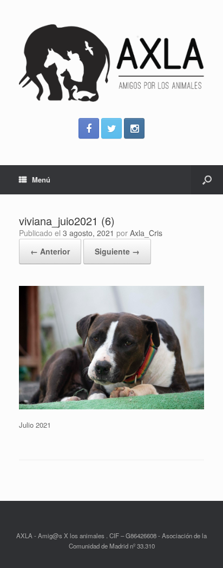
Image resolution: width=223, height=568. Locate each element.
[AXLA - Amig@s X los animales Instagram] (134, 128)
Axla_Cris (146, 232)
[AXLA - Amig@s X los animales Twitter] (111, 128)
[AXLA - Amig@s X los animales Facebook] (88, 128)
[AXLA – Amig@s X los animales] (111, 63)
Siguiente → (117, 251)
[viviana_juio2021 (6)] (111, 406)
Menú (41, 179)
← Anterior (50, 251)
